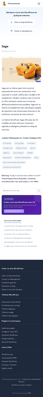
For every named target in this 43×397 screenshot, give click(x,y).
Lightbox (6, 153)
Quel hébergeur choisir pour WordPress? (18, 242)
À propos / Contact (9, 365)
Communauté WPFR (9, 358)
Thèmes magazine (8, 309)
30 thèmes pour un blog (11, 305)
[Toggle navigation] (38, 3)
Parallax (30, 153)
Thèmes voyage (8, 312)
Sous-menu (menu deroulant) (14, 162)
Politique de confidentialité (31, 379)
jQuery (32, 148)
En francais (7, 143)
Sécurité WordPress (9, 342)
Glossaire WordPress (9, 361)
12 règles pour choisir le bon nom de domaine (20, 246)
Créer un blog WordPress (11, 276)
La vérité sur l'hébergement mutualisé (17, 238)
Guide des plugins (8, 328)
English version (7, 368)
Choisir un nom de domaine (12, 290)
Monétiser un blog (8, 286)
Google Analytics (8, 339)
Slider (36, 158)
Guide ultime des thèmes (11, 302)
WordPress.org (7, 354)
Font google (19, 143)
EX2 (29, 393)
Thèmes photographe (10, 316)
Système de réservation (12, 167)
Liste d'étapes (18, 153)
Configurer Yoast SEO (10, 332)
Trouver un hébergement (11, 279)
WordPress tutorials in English (22, 385)
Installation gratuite (9, 283)
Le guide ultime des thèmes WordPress (18, 230)
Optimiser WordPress (10, 335)
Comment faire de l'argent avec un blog (18, 226)
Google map (7, 148)
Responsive (7, 158)
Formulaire (31, 143)
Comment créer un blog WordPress (16, 234)
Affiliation (21, 382)
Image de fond (21, 148)
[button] (3, 69)
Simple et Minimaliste (23, 158)
